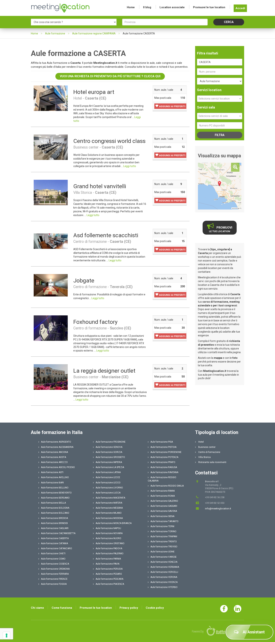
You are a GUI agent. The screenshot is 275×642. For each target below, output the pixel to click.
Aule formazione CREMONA (55, 569)
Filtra (219, 135)
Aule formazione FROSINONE (111, 442)
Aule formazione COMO (53, 558)
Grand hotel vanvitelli (99, 186)
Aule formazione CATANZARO (56, 548)
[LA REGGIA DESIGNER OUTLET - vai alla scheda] (51, 377)
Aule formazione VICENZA (164, 582)
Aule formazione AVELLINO (55, 477)
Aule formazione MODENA (109, 518)
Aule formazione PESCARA (109, 579)
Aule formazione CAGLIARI (54, 528)
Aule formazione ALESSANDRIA (57, 447)
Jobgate (83, 280)
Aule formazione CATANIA (54, 543)
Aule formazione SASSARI (163, 506)
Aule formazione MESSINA (109, 508)
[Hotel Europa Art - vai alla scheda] (51, 98)
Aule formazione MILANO (109, 513)
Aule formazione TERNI (162, 526)
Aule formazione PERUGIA (109, 569)
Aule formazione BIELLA (53, 503)
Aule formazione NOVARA (109, 533)
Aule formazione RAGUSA (163, 467)
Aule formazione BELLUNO (54, 487)
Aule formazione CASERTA (55, 538)
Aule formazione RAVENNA (164, 472)
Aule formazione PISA (161, 442)
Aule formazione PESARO (109, 574)
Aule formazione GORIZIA (109, 452)
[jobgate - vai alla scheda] (51, 285)
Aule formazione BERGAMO (55, 497)
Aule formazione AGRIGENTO (56, 442)
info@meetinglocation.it (218, 508)
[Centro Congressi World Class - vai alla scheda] (51, 147)
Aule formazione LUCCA (108, 492)
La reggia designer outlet (104, 370)
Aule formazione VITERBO (164, 587)
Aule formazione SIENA (162, 516)
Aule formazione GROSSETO (110, 457)
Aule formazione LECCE (108, 477)
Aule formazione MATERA (109, 503)
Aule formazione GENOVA (109, 447)
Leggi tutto (129, 166)
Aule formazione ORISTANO (110, 543)
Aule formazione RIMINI (162, 491)
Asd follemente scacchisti (105, 235)
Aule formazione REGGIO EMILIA (167, 485)
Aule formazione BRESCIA (54, 518)
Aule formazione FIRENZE (54, 579)
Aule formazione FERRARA (55, 574)
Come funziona (62, 607)
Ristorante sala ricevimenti (212, 462)
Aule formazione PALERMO (109, 553)
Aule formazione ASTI (52, 472)
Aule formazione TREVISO (163, 546)
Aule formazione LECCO (108, 482)
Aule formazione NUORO (108, 538)
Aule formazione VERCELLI (164, 572)
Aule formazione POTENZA (164, 457)
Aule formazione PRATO (162, 462)
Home (131, 7)
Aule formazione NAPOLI (108, 528)
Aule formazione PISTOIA (163, 447)
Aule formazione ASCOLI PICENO (58, 467)
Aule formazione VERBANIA (164, 567)
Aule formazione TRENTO (163, 541)
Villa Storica (204, 457)
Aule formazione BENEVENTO (56, 492)
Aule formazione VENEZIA (163, 562)
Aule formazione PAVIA (107, 563)
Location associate (172, 7)
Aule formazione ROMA (162, 496)
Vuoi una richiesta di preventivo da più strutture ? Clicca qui (110, 76)
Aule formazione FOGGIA (54, 584)
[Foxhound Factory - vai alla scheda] (51, 328)
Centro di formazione (209, 452)
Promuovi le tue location (209, 7)
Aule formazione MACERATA (110, 497)
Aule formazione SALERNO (164, 501)
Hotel (201, 442)
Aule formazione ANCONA (54, 452)
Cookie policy (155, 607)
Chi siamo (37, 607)
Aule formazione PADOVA (109, 548)
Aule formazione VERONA (163, 577)
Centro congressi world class (109, 141)
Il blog (147, 7)
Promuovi (220, 229)
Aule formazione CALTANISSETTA (58, 533)
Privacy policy (129, 607)
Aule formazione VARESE (163, 557)
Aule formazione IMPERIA (109, 462)
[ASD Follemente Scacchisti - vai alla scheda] (51, 241)
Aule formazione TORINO (163, 531)
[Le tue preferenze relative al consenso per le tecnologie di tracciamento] (6, 635)
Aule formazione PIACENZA (110, 584)
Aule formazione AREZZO (54, 462)
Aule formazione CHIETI (53, 553)
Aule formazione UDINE (162, 551)
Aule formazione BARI (52, 482)
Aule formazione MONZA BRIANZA (114, 523)
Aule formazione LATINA (108, 472)
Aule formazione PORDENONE (165, 452)
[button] (170, 106)
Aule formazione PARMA (108, 558)
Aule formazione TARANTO (164, 521)
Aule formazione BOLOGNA (55, 508)
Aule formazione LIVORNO (109, 487)
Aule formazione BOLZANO (55, 513)
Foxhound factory (95, 322)
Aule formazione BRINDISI (54, 523)
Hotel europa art (93, 92)
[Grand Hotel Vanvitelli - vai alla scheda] (51, 192)
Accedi (240, 8)
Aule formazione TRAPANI (163, 536)
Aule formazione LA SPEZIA (110, 467)
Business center (207, 447)
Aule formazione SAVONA (163, 511)
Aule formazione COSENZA (55, 563)
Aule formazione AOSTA (53, 457)
